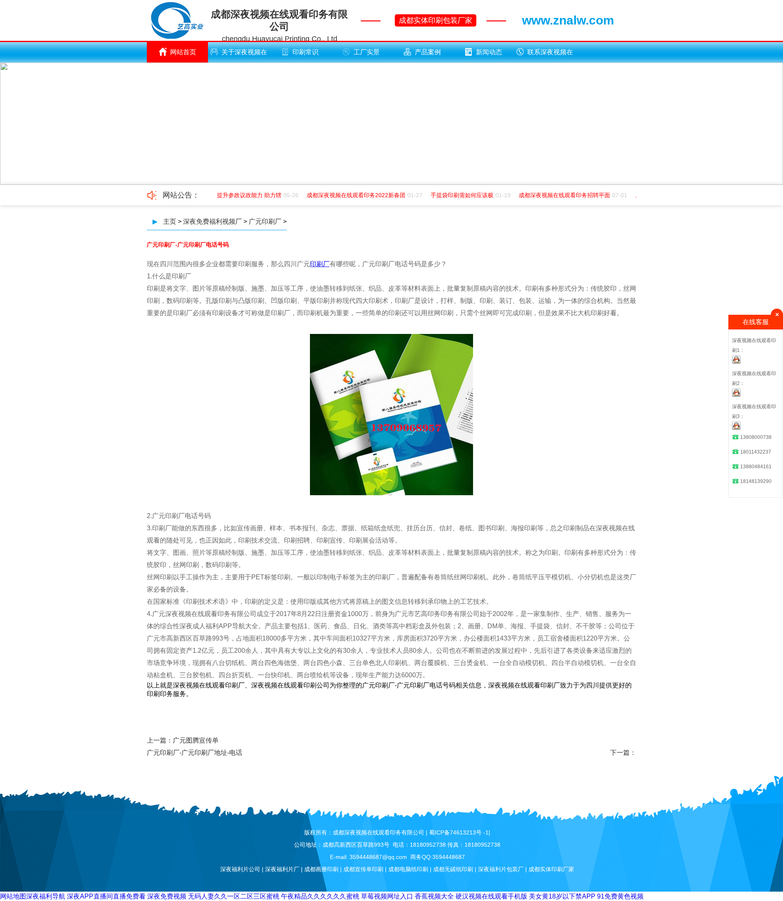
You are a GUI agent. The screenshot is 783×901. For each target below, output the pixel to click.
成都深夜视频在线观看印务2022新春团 (349, 195)
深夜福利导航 (45, 896)
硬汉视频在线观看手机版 (491, 896)
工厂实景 (367, 52)
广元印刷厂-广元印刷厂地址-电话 (194, 752)
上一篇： (160, 740)
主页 (169, 221)
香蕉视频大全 (434, 896)
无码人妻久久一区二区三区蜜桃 (233, 896)
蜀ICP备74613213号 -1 (459, 832)
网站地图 (13, 896)
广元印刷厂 (265, 221)
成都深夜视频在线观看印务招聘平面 (558, 195)
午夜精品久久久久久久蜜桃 (320, 896)
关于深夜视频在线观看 (244, 55)
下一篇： (623, 752)
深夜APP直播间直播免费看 (106, 896)
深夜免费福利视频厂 (212, 221)
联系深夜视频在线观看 (550, 55)
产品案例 (428, 52)
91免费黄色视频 (620, 896)
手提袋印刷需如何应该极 (455, 195)
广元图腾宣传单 (196, 740)
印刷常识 (305, 52)
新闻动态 (489, 52)
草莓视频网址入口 (387, 896)
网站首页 (183, 52)
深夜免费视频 (166, 896)
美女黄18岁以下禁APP (562, 896)
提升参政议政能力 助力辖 (242, 195)
